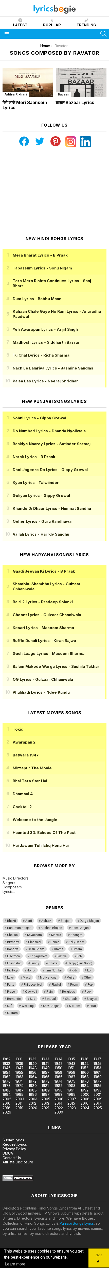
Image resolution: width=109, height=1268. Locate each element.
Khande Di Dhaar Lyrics (52, 508)
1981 (45, 1085)
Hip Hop (12, 970)
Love (10, 977)
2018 (6, 1108)
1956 (33, 1072)
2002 (7, 1099)
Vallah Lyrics (41, 534)
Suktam (12, 1013)
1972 (33, 1081)
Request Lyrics (15, 1144)
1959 (71, 1072)
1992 (84, 1090)
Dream (77, 949)
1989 (46, 1090)
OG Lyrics (43, 679)
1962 (6, 1077)
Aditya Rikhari (16, 94)
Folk (79, 956)
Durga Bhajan (89, 921)
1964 (33, 1077)
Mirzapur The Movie (32, 768)
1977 (98, 1081)
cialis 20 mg (10, 1031)
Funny (35, 963)
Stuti (92, 1006)
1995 (19, 1094)
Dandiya (13, 949)
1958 (58, 1072)
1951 (70, 1068)
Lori (89, 970)
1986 (7, 1090)
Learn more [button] (15, 1264)
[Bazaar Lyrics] (81, 82)
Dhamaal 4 (23, 793)
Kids (75, 970)
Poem (74, 984)
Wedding (28, 1006)
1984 (85, 1085)
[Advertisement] (54, 191)
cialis (25, 1031)
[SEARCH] (103, 34)
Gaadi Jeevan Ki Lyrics (44, 571)
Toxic (18, 729)
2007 (71, 1099)
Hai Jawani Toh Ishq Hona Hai (41, 845)
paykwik (72, 1031)
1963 (19, 1077)
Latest (20, 25)
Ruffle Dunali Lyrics (44, 640)
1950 (58, 1068)
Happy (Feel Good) (80, 963)
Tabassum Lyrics (42, 268)
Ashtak (46, 921)
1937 (97, 1059)
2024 (85, 1108)
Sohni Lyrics (39, 418)
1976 (85, 1081)
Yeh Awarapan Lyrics (45, 329)
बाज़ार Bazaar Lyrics (75, 102)
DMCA (8, 1153)
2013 (45, 1103)
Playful (56, 984)
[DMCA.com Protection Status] (18, 1180)
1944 (85, 1063)
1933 (45, 1059)
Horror (31, 970)
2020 (33, 1108)
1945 (97, 1063)
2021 (45, 1108)
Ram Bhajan (80, 928)
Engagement (38, 956)
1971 (19, 1081)
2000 (85, 1094)
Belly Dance (76, 942)
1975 (71, 1081)
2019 (19, 1108)
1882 (6, 1059)
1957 (45, 1072)
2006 (59, 1099)
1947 (19, 1068)
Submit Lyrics (13, 1140)
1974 (58, 1081)
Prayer (11, 991)
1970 (7, 1081)
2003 (19, 1099)
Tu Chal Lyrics (41, 355)
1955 (19, 1072)
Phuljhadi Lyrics (41, 692)
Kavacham (34, 935)
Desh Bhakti (36, 949)
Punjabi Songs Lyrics (77, 1223)
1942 (58, 1063)
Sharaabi (71, 999)
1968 (85, 1077)
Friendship (14, 963)
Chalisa (12, 935)
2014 (58, 1103)
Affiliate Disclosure (18, 1162)
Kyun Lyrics (36, 482)
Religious (68, 991)
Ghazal (53, 963)
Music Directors (15, 878)
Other (88, 977)
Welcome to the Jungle (35, 819)
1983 (71, 1085)
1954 (6, 1072)
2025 (98, 1108)
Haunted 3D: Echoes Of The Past (44, 832)
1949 (46, 1068)
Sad (32, 999)
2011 (18, 1103)
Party (10, 984)
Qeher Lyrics (42, 521)
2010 (6, 1103)
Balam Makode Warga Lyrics (56, 666)
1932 (32, 1059)
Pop (90, 984)
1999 (71, 1094)
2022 (59, 1108)
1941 (45, 1063)
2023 (71, 1108)
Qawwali (31, 991)
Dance (54, 942)
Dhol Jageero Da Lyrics (50, 469)
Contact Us (12, 1158)
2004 (33, 1099)
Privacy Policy (14, 1149)
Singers (9, 883)
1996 (33, 1094)
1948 (33, 1068)
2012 (32, 1103)
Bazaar (63, 94)
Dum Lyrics (37, 298)
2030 (59, 1112)
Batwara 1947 (26, 755)
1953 (97, 1068)
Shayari (92, 999)
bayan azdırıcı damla (47, 1031)
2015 (71, 1103)
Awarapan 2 (24, 742)
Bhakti (11, 921)
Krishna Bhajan (51, 928)
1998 (59, 1094)
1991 (71, 1090)
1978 (7, 1085)
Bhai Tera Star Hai (30, 780)
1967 (71, 1077)
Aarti (28, 921)
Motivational (48, 977)
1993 (97, 1090)
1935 (71, 1059)
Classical (34, 942)
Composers (12, 887)
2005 (46, 1099)
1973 (45, 1081)
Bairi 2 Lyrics (43, 601)
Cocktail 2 (22, 806)
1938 (6, 1063)
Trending (86, 25)
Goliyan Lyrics (41, 495)
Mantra (56, 935)
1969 (98, 1077)
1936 (84, 1059)
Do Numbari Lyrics (49, 430)
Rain (49, 991)
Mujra (71, 977)
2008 (85, 1099)
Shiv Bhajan (51, 1006)
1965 (45, 1077)
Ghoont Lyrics (47, 614)
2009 (98, 1099)
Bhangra (76, 935)
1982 (58, 1085)
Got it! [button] (99, 1258)
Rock (87, 991)
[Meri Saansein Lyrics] (28, 82)
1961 (97, 1072)
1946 (7, 1068)
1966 (59, 1077)
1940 (33, 1063)
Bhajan (65, 921)
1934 (58, 1059)
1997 (46, 1094)
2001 (97, 1094)
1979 (19, 1085)
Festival (62, 956)
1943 (71, 1063)
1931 (18, 1059)
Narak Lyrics (34, 456)
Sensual (50, 999)
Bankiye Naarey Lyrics (51, 443)
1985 (97, 1085)
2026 (7, 1112)
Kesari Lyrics (43, 627)
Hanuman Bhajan (19, 928)
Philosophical (33, 984)
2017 (97, 1103)
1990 (59, 1090)
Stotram (74, 1006)
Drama (58, 949)
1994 (7, 1094)
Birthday (13, 942)
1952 (84, 1068)
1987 (19, 1090)
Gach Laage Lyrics (48, 653)
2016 (84, 1103)
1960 (85, 1072)
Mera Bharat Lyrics (40, 255)
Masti (27, 977)
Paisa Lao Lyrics (45, 381)
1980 (33, 1085)
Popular (52, 25)
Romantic (14, 999)
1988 (33, 1090)
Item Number (53, 970)
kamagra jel (89, 1031)
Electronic (14, 956)
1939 (19, 1063)
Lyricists (9, 891)
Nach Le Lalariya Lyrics (53, 368)
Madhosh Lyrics (46, 342)
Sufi (9, 1006)
